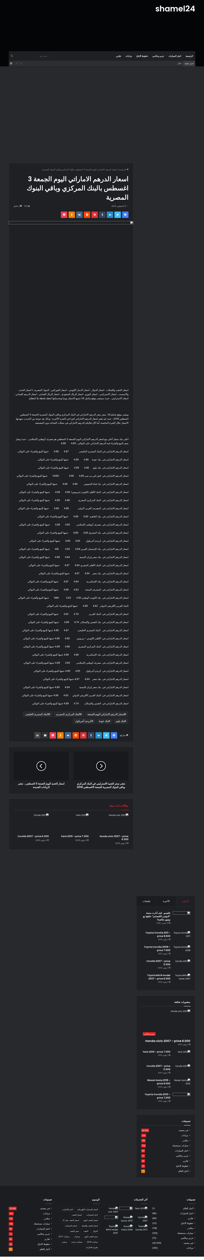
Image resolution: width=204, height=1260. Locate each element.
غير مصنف (183, 1130)
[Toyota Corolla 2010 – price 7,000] (181, 1099)
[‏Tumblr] (102, 215)
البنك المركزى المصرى (68, 714)
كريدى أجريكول (83, 721)
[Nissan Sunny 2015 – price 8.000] (181, 1085)
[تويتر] (117, 215)
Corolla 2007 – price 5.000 (33, 836)
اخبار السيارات (175, 56)
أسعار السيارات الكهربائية (87, 1209)
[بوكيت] (64, 215)
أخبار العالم (183, 1171)
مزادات (129, 56)
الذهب (85, 1231)
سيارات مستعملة (180, 1145)
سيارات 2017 (63, 1236)
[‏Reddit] (87, 215)
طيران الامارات (92, 1247)
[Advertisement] (70, 25)
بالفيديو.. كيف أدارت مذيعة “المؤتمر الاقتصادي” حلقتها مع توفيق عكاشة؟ (156, 916)
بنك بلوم (120, 721)
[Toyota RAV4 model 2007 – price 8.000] (181, 980)
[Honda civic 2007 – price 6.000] (110, 823)
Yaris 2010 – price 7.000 (75, 836)
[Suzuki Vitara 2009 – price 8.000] (126, 1228)
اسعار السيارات (71, 1225)
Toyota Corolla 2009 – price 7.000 (157, 948)
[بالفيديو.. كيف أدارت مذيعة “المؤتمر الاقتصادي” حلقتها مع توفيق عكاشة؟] (181, 920)
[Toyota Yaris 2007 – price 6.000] (126, 1210)
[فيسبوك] (125, 215)
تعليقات (146, 901)
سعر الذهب (74, 1231)
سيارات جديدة (76, 1242)
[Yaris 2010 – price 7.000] (71, 823)
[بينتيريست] (94, 215)
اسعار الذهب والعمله (90, 1225)
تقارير (118, 56)
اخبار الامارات (67, 1209)
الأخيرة (166, 901)
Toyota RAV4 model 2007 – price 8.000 (158, 977)
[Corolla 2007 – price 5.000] (31, 823)
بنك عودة (103, 721)
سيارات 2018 (92, 1242)
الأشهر (185, 901)
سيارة (64, 1242)
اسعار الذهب (77, 1215)
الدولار (95, 1231)
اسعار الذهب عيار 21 (71, 1220)
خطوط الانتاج (142, 56)
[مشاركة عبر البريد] (45, 735)
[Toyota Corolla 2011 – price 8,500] (181, 937)
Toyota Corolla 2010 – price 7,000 (157, 1096)
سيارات (77, 1236)
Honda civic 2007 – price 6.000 (114, 838)
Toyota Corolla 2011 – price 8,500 (157, 934)
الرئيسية (189, 56)
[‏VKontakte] (79, 215)
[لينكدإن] (110, 215)
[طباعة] (37, 735)
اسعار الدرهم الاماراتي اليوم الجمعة (105, 714)
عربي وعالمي (158, 56)
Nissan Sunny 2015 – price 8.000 (165, 63)
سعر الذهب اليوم (91, 1236)
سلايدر (185, 1140)
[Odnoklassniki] (72, 215)
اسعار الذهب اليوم (91, 1220)
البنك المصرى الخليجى (36, 714)
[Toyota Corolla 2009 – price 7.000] (181, 951)
